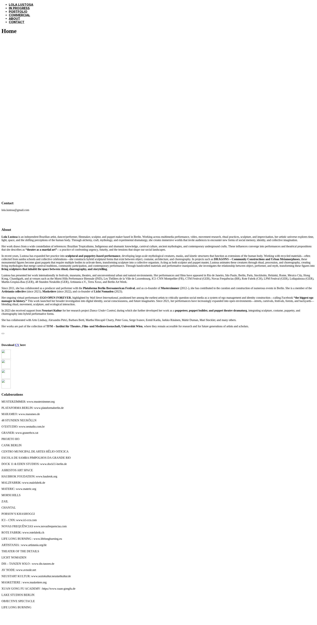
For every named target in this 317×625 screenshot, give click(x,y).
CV (17, 345)
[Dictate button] (2, 333)
